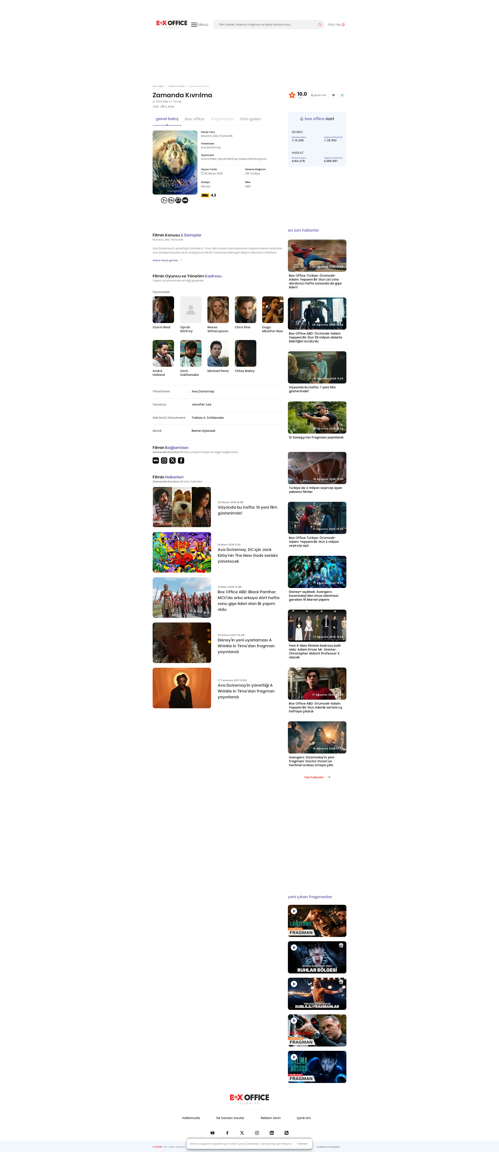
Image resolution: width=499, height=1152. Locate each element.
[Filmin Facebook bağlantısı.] (181, 460)
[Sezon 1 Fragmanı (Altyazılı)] (317, 921)
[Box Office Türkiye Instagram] (257, 1133)
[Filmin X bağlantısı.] (172, 460)
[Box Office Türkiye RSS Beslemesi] (286, 1133)
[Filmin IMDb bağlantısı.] (156, 460)
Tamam (302, 1143)
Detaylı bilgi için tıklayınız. (276, 1143)
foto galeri (250, 119)
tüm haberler (314, 777)
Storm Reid (208, 159)
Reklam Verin (271, 1118)
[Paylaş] (342, 95)
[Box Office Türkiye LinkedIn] (271, 1133)
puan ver (319, 95)
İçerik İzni (304, 1118)
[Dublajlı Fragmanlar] (317, 994)
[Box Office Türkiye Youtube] (212, 1133)
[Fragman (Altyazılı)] (317, 1067)
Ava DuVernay (211, 147)
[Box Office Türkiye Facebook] (227, 1133)
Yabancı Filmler (176, 86)
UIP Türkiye (252, 173)
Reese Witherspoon (253, 159)
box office (194, 119)
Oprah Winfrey (228, 159)
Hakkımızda (191, 1118)
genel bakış (167, 118)
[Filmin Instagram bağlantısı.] (164, 460)
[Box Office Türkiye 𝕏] (242, 1133)
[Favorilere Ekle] (333, 95)
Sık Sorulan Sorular (230, 1118)
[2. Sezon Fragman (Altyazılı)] (317, 1030)
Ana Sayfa (158, 86)
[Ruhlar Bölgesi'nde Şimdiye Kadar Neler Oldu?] (317, 957)
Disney (205, 186)
